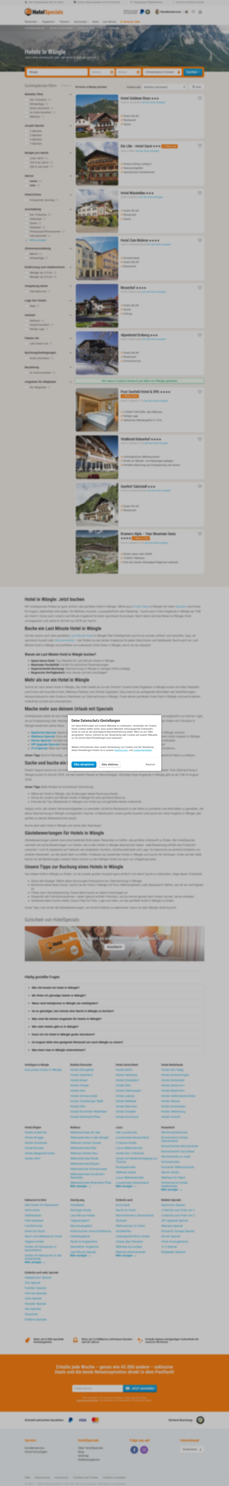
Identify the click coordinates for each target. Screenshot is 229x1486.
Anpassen (150, 764)
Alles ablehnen (110, 764)
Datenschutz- (121, 750)
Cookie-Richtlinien (143, 750)
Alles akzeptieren (84, 764)
